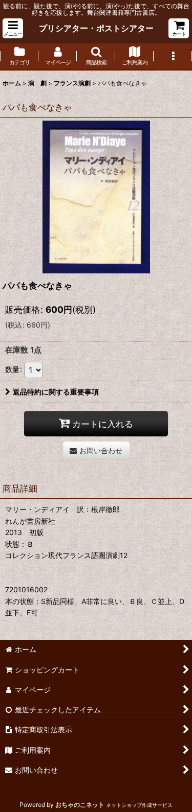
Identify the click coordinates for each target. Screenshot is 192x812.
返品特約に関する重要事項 (56, 391)
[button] (13, 28)
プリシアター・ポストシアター (96, 28)
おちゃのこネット (79, 804)
